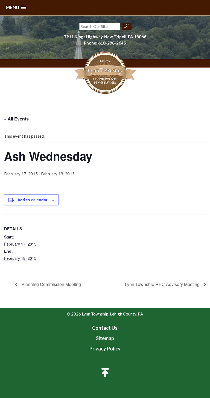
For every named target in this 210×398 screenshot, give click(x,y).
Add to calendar (32, 199)
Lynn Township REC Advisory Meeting (163, 284)
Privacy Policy (105, 349)
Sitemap (105, 338)
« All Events (16, 119)
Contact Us (105, 328)
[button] (16, 7)
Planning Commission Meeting (50, 284)
